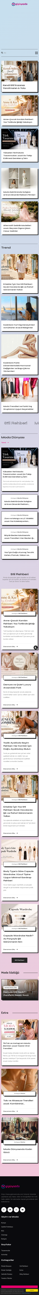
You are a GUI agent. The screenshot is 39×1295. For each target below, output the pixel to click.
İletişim (4, 1239)
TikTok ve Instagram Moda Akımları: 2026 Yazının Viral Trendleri (16, 1045)
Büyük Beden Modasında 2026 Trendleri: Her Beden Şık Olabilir (19, 538)
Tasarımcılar (5, 1250)
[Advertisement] (19, 28)
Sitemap (4, 1235)
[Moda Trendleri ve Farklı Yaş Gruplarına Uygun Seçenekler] (19, 390)
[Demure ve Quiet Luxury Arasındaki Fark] (19, 665)
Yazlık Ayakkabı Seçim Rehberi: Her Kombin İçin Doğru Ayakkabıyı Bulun (17, 746)
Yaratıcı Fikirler (6, 1278)
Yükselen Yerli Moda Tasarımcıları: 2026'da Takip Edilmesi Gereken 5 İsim (17, 155)
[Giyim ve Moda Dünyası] (19, 4)
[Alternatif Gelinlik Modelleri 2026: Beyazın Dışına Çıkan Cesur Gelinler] (19, 211)
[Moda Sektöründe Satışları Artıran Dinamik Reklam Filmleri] (19, 178)
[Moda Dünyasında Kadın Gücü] (19, 1130)
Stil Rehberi (19, 960)
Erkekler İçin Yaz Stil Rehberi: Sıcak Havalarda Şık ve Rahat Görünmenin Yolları (18, 287)
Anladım (32, 1290)
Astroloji (4, 1254)
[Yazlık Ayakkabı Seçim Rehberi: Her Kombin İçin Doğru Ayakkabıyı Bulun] (19, 723)
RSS (2, 1231)
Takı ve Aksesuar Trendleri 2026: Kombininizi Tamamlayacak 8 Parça (18, 1103)
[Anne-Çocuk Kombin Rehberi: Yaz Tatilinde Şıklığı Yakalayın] (19, 105)
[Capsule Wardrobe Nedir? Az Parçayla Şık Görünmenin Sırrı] (19, 916)
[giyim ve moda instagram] (16, 1209)
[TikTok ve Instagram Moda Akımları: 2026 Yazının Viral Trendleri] (19, 1029)
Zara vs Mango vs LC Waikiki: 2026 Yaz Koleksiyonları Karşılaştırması (19, 521)
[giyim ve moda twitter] (10, 1209)
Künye (3, 1222)
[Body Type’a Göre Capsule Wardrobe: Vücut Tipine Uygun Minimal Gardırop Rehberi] (19, 852)
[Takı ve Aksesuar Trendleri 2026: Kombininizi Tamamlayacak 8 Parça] (19, 1081)
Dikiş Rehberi (24, 1274)
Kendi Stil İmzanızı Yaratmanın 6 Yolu (14, 86)
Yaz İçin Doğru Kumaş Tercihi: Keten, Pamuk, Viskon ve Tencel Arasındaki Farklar (19, 555)
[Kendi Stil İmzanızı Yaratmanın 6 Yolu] (19, 71)
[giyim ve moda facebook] (3, 1209)
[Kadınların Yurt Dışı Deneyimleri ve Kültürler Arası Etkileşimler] (19, 308)
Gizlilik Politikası (7, 1226)
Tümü (3, 442)
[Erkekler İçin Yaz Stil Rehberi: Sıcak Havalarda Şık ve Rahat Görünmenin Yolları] (19, 267)
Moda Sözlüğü (11, 987)
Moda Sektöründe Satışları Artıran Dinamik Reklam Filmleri (18, 504)
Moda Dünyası (6, 1266)
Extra (21, 423)
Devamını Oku (9, 646)
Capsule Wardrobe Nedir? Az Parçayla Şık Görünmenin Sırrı (18, 938)
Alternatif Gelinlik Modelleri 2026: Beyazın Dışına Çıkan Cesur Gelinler (17, 228)
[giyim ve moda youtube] (22, 1209)
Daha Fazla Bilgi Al (26, 1293)
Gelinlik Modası (6, 1274)
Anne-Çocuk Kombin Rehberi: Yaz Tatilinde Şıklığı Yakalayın (19, 623)
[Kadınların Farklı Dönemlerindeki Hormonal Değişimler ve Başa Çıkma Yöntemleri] (19, 346)
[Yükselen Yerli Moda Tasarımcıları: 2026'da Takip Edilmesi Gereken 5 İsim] (19, 139)
